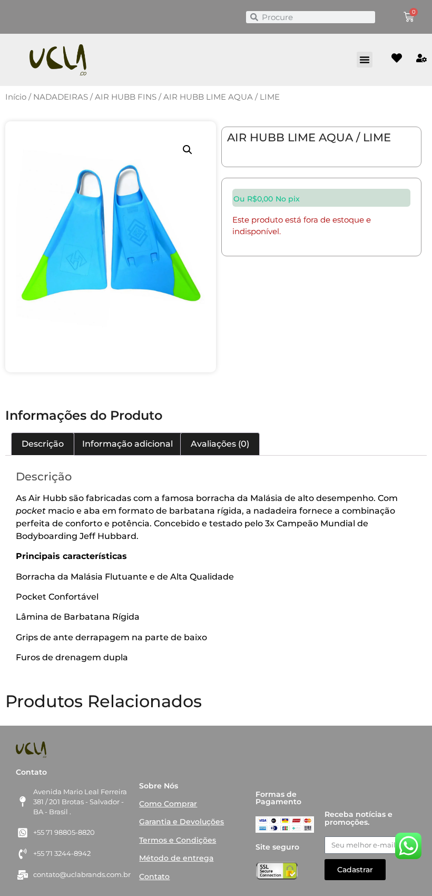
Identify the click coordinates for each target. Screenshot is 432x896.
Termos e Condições (177, 840)
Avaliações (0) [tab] (220, 444)
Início (15, 97)
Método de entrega (176, 858)
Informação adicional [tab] (127, 444)
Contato (154, 876)
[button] (364, 60)
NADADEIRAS (60, 97)
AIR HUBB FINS (125, 97)
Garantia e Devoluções (181, 821)
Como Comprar (168, 803)
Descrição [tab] (43, 444)
